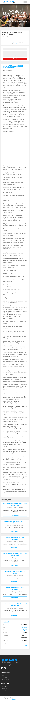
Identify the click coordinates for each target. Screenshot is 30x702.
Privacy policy (5, 679)
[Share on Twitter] (15, 52)
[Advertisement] (15, 149)
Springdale (17, 20)
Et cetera (24, 20)
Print (26, 645)
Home (4, 20)
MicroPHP (15, 699)
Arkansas (10, 20)
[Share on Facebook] (15, 49)
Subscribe (4, 691)
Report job (15, 58)
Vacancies (4, 686)
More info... (15, 515)
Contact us (4, 677)
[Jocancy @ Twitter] (5, 668)
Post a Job (4, 688)
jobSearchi (19, 665)
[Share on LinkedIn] (15, 55)
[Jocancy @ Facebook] (2, 668)
